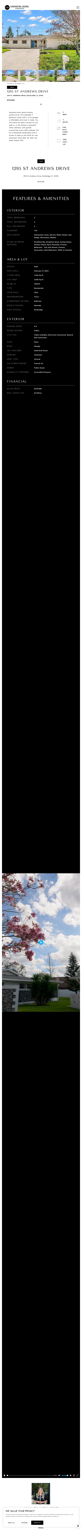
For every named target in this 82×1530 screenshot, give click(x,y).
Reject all (11, 1522)
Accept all (37, 1522)
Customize (24, 1522)
